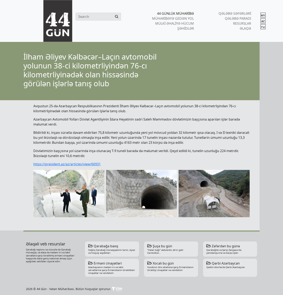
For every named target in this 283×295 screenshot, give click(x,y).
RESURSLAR (242, 23)
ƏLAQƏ (245, 28)
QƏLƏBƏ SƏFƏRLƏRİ (235, 13)
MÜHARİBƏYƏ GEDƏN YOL (173, 18)
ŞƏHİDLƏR (185, 28)
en (263, 15)
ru (263, 26)
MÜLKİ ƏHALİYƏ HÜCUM (174, 23)
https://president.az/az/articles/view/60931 (67, 164)
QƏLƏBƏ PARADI (238, 18)
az (263, 21)
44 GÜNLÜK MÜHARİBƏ (175, 13)
